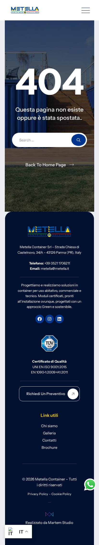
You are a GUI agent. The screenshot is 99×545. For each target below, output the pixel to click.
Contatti (49, 440)
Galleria (49, 433)
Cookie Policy (61, 494)
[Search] (78, 140)
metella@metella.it (55, 268)
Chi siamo (49, 426)
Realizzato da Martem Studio (49, 522)
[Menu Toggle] (84, 10)
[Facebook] (39, 319)
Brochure (49, 447)
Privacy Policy (38, 494)
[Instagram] (49, 319)
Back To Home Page (45, 165)
